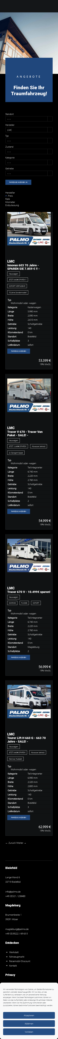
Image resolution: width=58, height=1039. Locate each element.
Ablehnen (29, 1023)
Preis (10, 195)
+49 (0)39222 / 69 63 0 (16, 933)
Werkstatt (14, 952)
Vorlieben (29, 1031)
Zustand (9, 146)
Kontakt (13, 965)
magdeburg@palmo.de (17, 929)
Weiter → (21, 842)
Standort (9, 114)
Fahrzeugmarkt (16, 956)
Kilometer (10, 202)
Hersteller (9, 125)
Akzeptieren (29, 1015)
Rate (7, 198)
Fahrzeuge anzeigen (18, 182)
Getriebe (9, 168)
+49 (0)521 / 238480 (15, 896)
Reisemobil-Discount (19, 961)
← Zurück (10, 842)
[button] (50, 118)
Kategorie (10, 157)
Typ (7, 136)
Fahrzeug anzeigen (18, 351)
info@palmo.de (13, 891)
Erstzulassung (12, 205)
